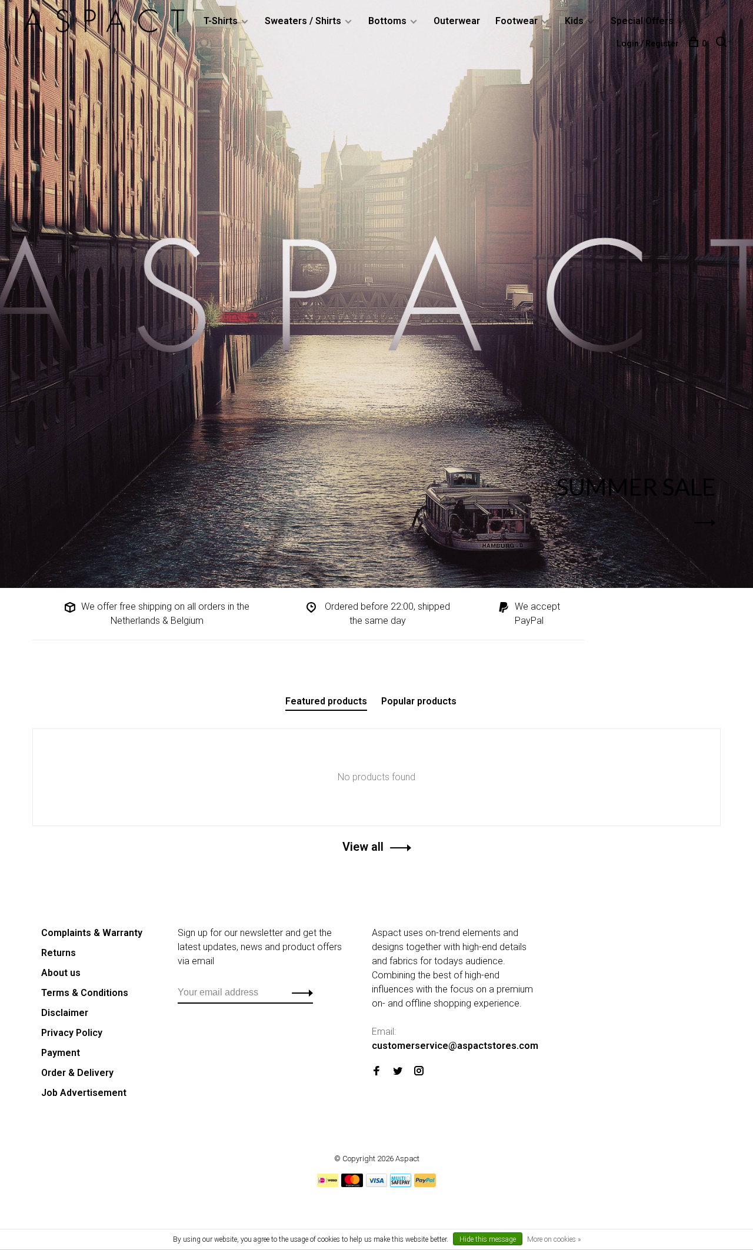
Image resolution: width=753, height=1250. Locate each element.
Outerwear (457, 20)
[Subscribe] (299, 992)
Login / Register (648, 43)
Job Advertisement (83, 1092)
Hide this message (487, 1239)
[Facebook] (376, 1071)
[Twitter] (397, 1071)
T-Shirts (221, 20)
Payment (60, 1052)
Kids (574, 20)
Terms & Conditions (84, 992)
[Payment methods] (327, 1183)
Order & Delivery (77, 1072)
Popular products (419, 701)
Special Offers (642, 20)
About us (61, 972)
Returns (58, 952)
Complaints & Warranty (91, 932)
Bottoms (387, 20)
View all (363, 847)
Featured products (326, 701)
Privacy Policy (71, 1032)
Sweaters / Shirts (303, 20)
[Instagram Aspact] (419, 1071)
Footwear (516, 20)
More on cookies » (554, 1239)
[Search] (722, 43)
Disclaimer (64, 1012)
